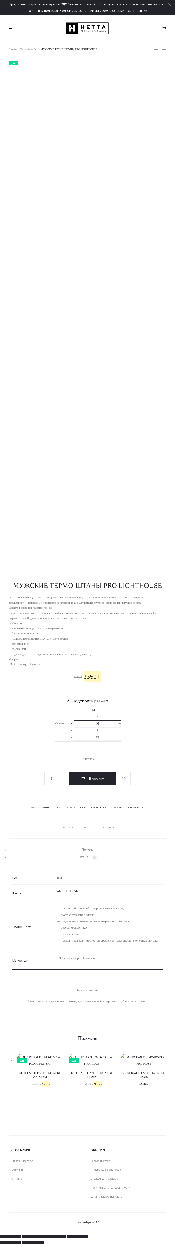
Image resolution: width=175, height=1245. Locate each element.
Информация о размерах (106, 1169)
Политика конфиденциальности (110, 1187)
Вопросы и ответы (101, 1161)
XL (76, 891)
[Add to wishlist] (124, 778)
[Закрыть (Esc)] (77, 1236)
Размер (60, 723)
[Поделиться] (55, 1236)
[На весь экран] (33, 1236)
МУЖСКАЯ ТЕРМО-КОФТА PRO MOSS (143, 1075)
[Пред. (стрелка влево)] (10, 1242)
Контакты (17, 1178)
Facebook (68, 827)
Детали (87, 849)
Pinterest (108, 827)
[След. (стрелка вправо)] (33, 1242)
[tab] (87, 849)
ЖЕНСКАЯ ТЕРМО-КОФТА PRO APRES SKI (39, 1075)
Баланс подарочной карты (106, 1196)
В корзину (96, 778)
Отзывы (86, 857)
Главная (13, 49)
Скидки (83, 807)
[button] (97, 717)
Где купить (17, 1169)
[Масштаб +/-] (10, 1236)
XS (59, 891)
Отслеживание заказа (104, 1178)
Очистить (88, 759)
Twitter (88, 827)
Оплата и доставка (22, 1161)
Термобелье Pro (28, 49)
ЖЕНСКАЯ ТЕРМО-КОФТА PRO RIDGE (91, 1075)
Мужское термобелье (131, 807)
